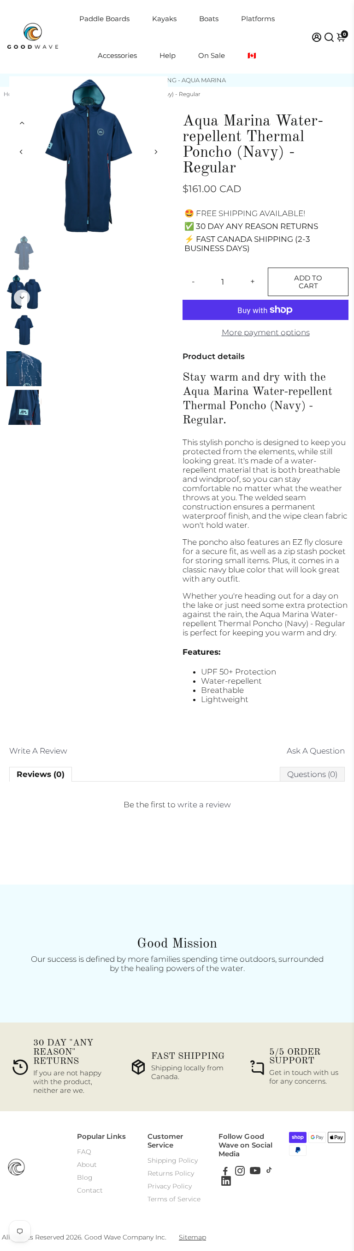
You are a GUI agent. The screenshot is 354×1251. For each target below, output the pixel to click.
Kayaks (164, 18)
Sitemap (192, 1237)
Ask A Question (316, 750)
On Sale (211, 55)
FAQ (84, 1151)
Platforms (258, 18)
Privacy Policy (170, 1186)
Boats (208, 18)
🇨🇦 (252, 55)
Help (167, 55)
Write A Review (38, 750)
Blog (85, 1177)
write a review (204, 804)
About (87, 1164)
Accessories (117, 55)
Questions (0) (312, 774)
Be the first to (177, 804)
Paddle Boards (104, 18)
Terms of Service (174, 1199)
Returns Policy (171, 1173)
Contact (90, 1190)
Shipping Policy (173, 1160)
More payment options (266, 332)
